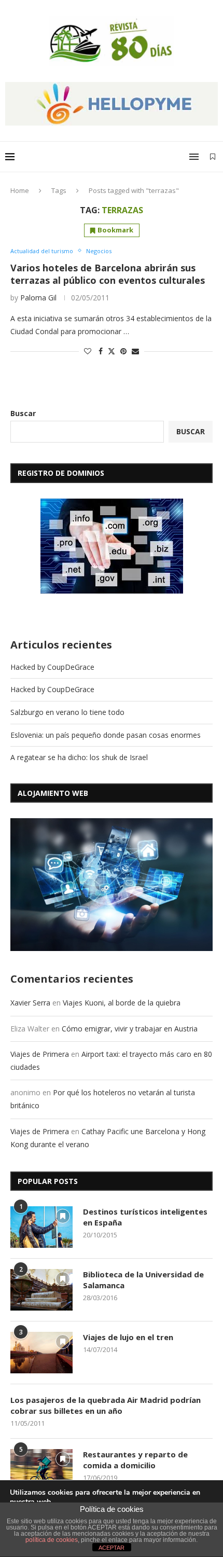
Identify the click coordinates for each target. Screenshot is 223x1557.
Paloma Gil (38, 297)
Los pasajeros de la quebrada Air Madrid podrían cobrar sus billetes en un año (105, 1405)
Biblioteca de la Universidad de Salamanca (143, 1279)
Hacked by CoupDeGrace (52, 667)
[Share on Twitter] (111, 351)
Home (19, 190)
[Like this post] (87, 351)
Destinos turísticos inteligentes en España (145, 1217)
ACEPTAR (111, 1548)
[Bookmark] (212, 157)
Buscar (23, 413)
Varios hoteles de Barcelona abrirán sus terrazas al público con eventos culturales (107, 273)
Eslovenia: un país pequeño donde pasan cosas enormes (105, 735)
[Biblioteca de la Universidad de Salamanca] (41, 1290)
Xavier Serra (30, 1003)
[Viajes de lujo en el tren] (41, 1352)
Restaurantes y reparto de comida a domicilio (135, 1459)
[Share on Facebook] (101, 351)
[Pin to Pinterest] (123, 351)
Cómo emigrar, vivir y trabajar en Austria (130, 1029)
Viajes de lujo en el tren (128, 1337)
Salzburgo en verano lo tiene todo (67, 712)
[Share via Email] (135, 351)
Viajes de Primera (39, 1054)
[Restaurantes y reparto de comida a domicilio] (41, 1470)
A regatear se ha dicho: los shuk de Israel (79, 757)
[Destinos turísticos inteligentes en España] (41, 1227)
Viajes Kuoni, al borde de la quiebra (121, 1003)
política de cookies (51, 1540)
